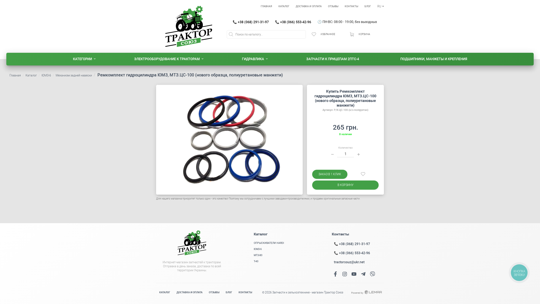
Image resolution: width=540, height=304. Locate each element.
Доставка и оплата (309, 6)
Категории (82, 59)
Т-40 (256, 261)
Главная (266, 6)
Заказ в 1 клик (330, 174)
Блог (367, 6)
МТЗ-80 (258, 255)
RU (379, 6)
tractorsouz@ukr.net (349, 262)
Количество (345, 147)
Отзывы (333, 6)
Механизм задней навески (74, 75)
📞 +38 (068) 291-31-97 (251, 22)
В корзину (346, 185)
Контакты (351, 6)
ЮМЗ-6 (46, 75)
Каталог (283, 6)
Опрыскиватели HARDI (269, 243)
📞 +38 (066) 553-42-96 (293, 22)
